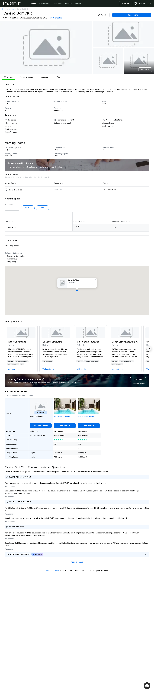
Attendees (9, 204)
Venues (33, 4)
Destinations (57, 4)
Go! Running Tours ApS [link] (88, 341)
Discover (68, 4)
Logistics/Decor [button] (13, 364)
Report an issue (52, 570)
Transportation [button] (47, 361)
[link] (21, 332)
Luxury (78, 4)
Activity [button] (10, 361)
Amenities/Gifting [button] (21, 361)
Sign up (142, 4)
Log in (149, 4)
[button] (46, 47)
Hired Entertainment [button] (92, 361)
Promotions (44, 4)
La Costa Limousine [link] (52, 341)
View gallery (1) (145, 70)
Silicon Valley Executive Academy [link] (125, 341)
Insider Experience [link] (17, 341)
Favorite (104, 15)
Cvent (4, 9)
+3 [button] (21, 364)
